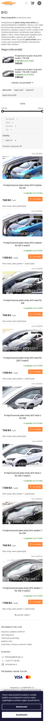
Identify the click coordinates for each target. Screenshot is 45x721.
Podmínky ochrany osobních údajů (16, 644)
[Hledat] (26, 3)
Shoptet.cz (15, 687)
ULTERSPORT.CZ (27, 687)
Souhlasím (21, 714)
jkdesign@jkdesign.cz (14, 657)
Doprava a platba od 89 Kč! (13, 631)
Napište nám (6, 641)
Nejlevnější (18, 90)
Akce (9, 122)
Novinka (11, 126)
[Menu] (39, 3)
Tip (9, 129)
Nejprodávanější (9, 95)
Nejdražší (30, 90)
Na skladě (12, 119)
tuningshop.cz (11, 664)
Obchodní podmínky (10, 638)
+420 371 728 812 (12, 660)
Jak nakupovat (7, 635)
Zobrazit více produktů (21, 82)
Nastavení (21, 706)
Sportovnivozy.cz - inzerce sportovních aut (22, 690)
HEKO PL (11, 140)
